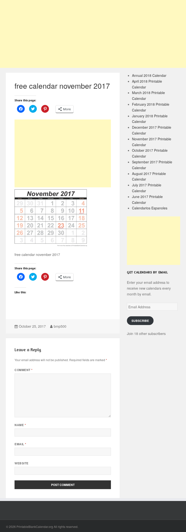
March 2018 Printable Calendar (148, 95)
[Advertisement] (93, 34)
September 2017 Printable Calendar (152, 164)
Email (20, 444)
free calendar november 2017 (62, 85)
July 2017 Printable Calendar (146, 188)
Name (20, 425)
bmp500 (60, 326)
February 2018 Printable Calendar (150, 107)
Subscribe (140, 321)
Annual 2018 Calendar (149, 75)
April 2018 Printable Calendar (147, 84)
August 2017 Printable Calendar (149, 176)
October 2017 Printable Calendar (150, 153)
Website (21, 463)
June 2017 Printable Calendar (147, 199)
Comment (23, 370)
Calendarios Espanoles (149, 208)
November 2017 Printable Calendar (151, 141)
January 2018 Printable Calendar (150, 118)
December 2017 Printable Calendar (151, 130)
